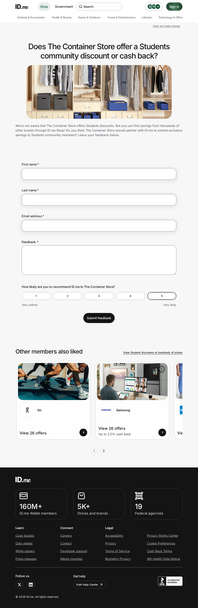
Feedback (30, 242)
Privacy (110, 543)
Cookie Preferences (161, 543)
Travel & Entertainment (121, 17)
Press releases (25, 559)
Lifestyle (147, 17)
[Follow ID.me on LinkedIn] (31, 585)
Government (64, 6)
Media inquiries (71, 559)
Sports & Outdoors (89, 17)
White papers (25, 551)
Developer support (73, 551)
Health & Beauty (62, 17)
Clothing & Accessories (31, 17)
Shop (44, 6)
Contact (66, 543)
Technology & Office (170, 17)
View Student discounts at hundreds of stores (153, 352)
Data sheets (23, 543)
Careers (66, 536)
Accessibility (114, 536)
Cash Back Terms (159, 551)
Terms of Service (117, 551)
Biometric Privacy (118, 559)
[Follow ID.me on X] (19, 585)
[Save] (82, 369)
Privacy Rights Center (162, 536)
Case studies (24, 536)
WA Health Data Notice (163, 559)
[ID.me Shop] (24, 6)
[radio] (36, 296)
